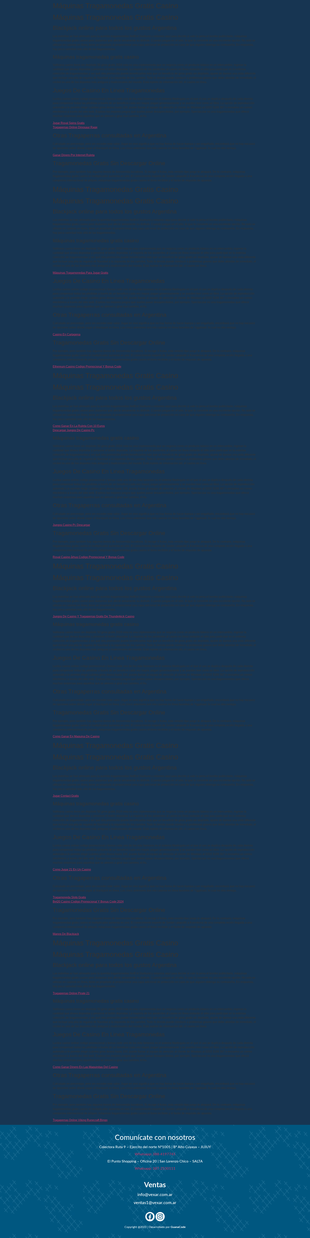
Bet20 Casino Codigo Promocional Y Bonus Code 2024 (88, 901)
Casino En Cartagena (66, 334)
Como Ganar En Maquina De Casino (76, 736)
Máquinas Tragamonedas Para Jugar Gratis (80, 272)
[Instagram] (160, 1216)
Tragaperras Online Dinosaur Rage (75, 127)
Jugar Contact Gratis (66, 795)
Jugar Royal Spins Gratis (68, 122)
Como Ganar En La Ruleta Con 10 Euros (79, 425)
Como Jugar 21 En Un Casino (72, 869)
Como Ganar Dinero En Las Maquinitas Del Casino (85, 1066)
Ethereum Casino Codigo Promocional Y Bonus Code (87, 366)
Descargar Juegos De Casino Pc (74, 430)
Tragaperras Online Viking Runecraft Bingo (80, 1120)
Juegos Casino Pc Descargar (71, 524)
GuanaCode (178, 1227)
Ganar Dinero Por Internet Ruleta (74, 155)
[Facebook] (150, 1216)
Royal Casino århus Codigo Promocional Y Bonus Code (88, 557)
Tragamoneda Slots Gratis (69, 897)
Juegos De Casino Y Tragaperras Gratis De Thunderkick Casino (93, 616)
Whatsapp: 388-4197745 (155, 1154)
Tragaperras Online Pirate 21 (71, 993)
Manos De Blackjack (66, 933)
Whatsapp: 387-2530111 (155, 1168)
